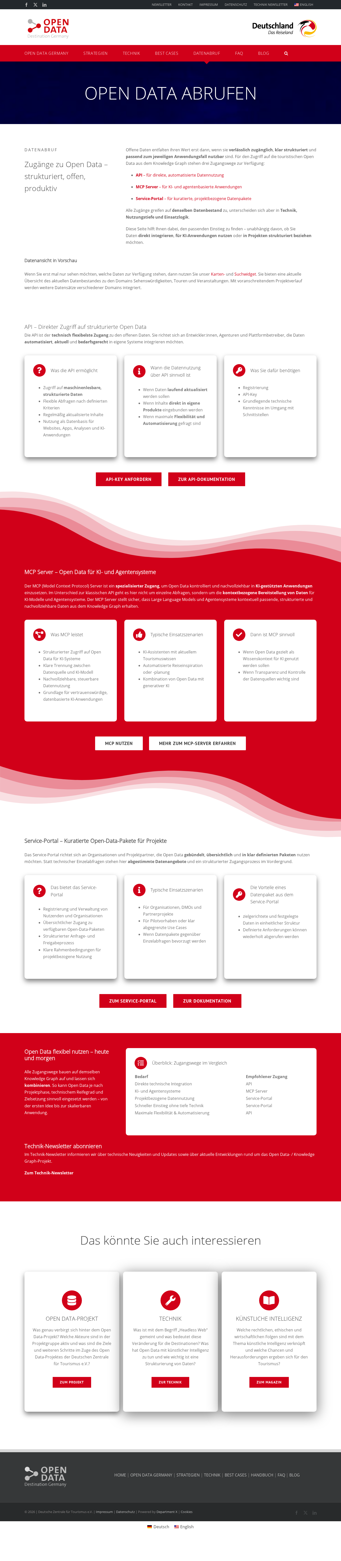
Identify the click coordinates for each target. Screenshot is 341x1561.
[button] (225, 53)
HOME (120, 1475)
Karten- (218, 274)
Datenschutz (125, 1511)
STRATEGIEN (188, 1475)
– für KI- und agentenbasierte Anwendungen (189, 187)
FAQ (281, 1475)
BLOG (294, 1475)
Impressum (104, 1511)
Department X (167, 1511)
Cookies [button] (186, 1511)
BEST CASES (236, 1475)
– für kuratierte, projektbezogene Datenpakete (193, 198)
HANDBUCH (262, 1475)
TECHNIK (212, 1475)
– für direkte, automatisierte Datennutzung (180, 175)
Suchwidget (245, 274)
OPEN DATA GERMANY (151, 1475)
